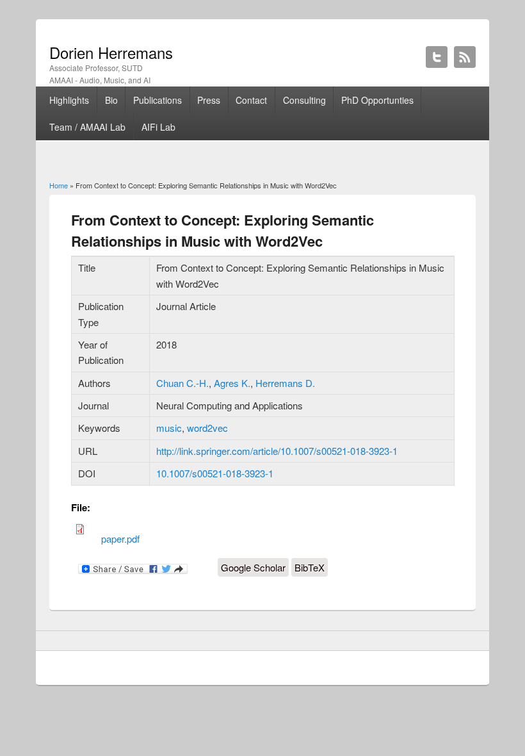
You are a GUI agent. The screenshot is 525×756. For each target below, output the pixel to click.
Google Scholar (253, 567)
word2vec (207, 427)
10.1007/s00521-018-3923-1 (214, 473)
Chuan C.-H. (182, 383)
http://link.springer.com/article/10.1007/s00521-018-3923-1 (277, 450)
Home (58, 185)
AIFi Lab (158, 126)
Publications (157, 100)
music (169, 427)
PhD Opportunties (377, 100)
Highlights (69, 100)
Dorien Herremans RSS (465, 57)
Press (208, 100)
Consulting (304, 100)
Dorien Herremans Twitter (437, 57)
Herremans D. (285, 383)
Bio (111, 100)
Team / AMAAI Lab (87, 126)
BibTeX (310, 567)
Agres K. (232, 383)
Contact (251, 100)
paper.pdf (120, 538)
